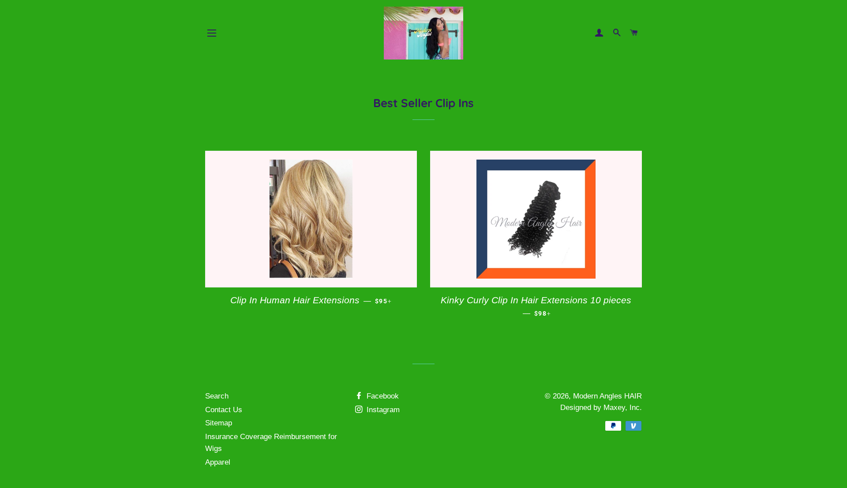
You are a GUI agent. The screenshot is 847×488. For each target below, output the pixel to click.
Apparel (217, 462)
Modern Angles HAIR (607, 396)
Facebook (381, 396)
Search (217, 396)
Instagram (382, 410)
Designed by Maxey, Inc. (601, 407)
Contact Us (223, 410)
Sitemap (218, 423)
